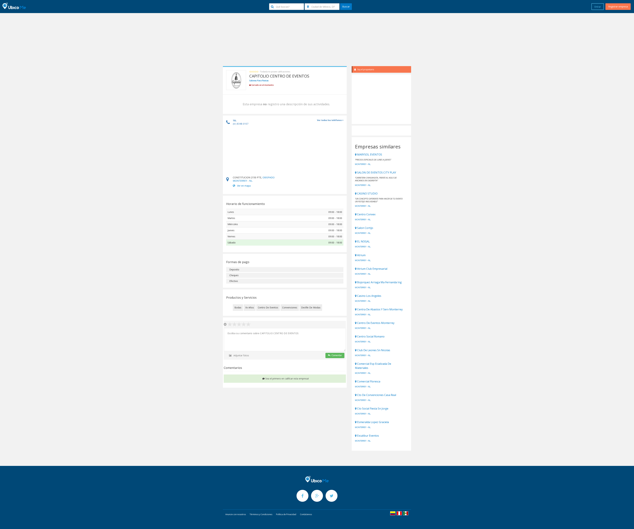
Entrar (597, 6)
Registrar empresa (618, 6)
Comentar (337, 355)
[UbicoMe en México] (405, 513)
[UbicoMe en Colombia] (392, 513)
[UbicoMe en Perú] (399, 513)
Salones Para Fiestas (259, 80)
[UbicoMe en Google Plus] (317, 495)
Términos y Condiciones (261, 514)
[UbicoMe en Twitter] (331, 495)
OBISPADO (269, 177)
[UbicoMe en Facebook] (303, 495)
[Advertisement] (317, 40)
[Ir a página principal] (317, 479)
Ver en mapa (244, 185)
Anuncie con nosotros (235, 514)
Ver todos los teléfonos (329, 120)
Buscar (346, 6)
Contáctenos (306, 514)
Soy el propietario (365, 69)
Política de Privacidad (286, 514)
